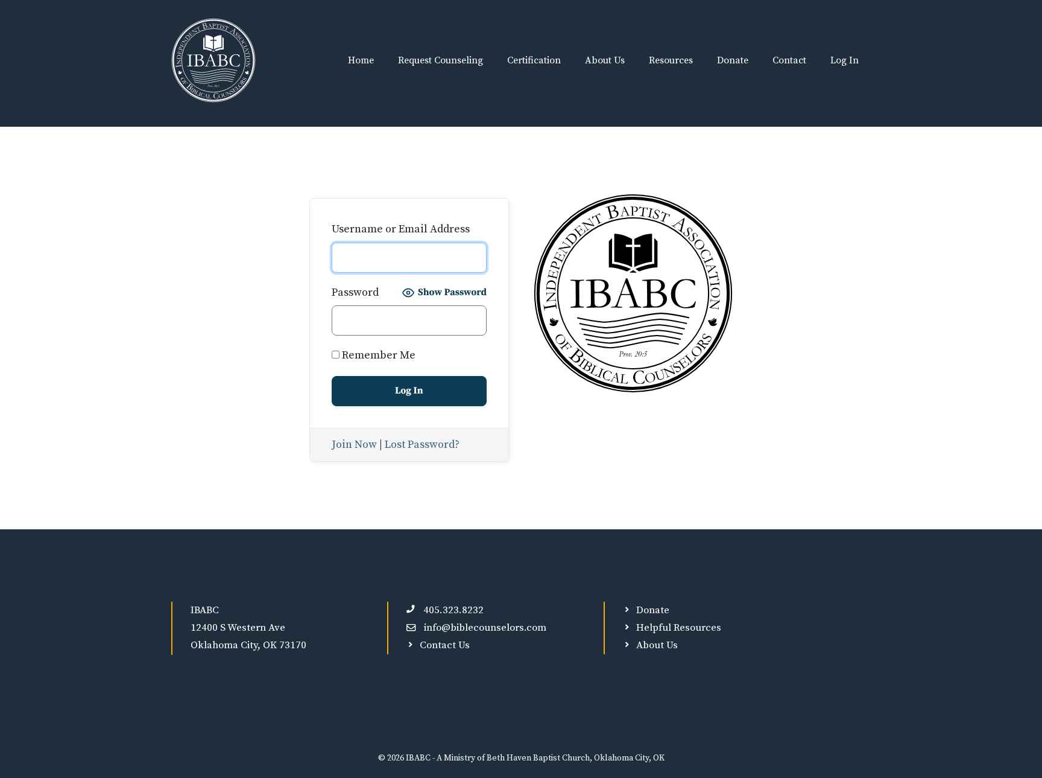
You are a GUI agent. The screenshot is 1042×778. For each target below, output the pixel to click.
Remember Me (377, 355)
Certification (534, 60)
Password (355, 292)
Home (361, 60)
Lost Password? (422, 444)
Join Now (354, 444)
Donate (732, 60)
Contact (789, 60)
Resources (671, 60)
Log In (844, 60)
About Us (605, 60)
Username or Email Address (401, 229)
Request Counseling (440, 60)
